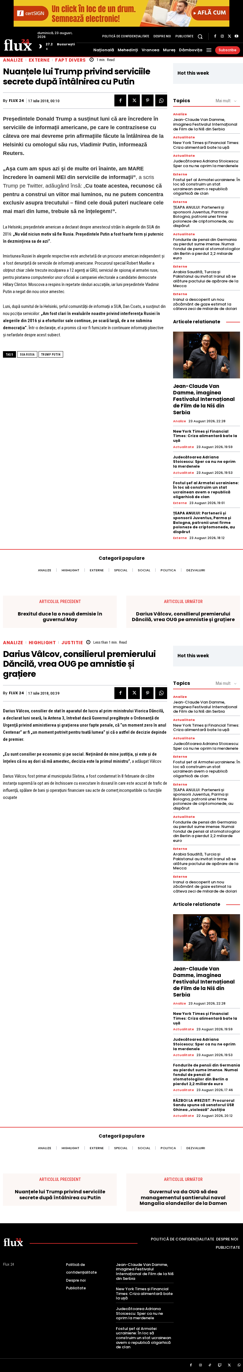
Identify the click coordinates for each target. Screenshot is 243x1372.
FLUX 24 (16, 101)
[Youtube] (236, 36)
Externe (39, 60)
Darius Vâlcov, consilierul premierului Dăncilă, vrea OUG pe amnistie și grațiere (183, 616)
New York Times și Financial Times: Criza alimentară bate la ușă (206, 145)
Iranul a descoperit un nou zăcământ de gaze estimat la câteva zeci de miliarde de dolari (205, 304)
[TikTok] (210, 1365)
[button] (200, 36)
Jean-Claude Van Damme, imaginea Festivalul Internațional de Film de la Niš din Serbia (205, 124)
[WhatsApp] (161, 100)
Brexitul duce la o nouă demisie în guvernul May (60, 616)
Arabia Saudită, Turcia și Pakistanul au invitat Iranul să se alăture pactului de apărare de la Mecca (205, 279)
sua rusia (27, 354)
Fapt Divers (70, 60)
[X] (229, 36)
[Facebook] (215, 36)
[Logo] (18, 44)
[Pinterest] (148, 100)
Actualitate (184, 137)
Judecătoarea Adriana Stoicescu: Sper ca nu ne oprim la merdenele (206, 163)
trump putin (51, 354)
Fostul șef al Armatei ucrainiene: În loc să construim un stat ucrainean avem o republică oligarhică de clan (206, 186)
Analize (13, 60)
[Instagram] (222, 36)
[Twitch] (220, 1365)
